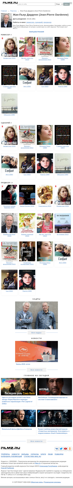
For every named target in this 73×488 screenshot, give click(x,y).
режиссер (30, 22)
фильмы (25, 454)
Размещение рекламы (52, 482)
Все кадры (36, 333)
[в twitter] (61, 448)
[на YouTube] (65, 448)
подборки (59, 454)
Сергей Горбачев (7, 468)
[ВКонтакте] (56, 448)
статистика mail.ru (32, 456)
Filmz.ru (37, 463)
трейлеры (5, 454)
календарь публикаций (11, 456)
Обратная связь (37, 482)
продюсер (47, 22)
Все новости (36, 370)
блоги (43, 454)
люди (50, 454)
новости (15, 454)
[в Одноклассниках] (70, 448)
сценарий (38, 22)
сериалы (35, 454)
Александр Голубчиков (48, 466)
